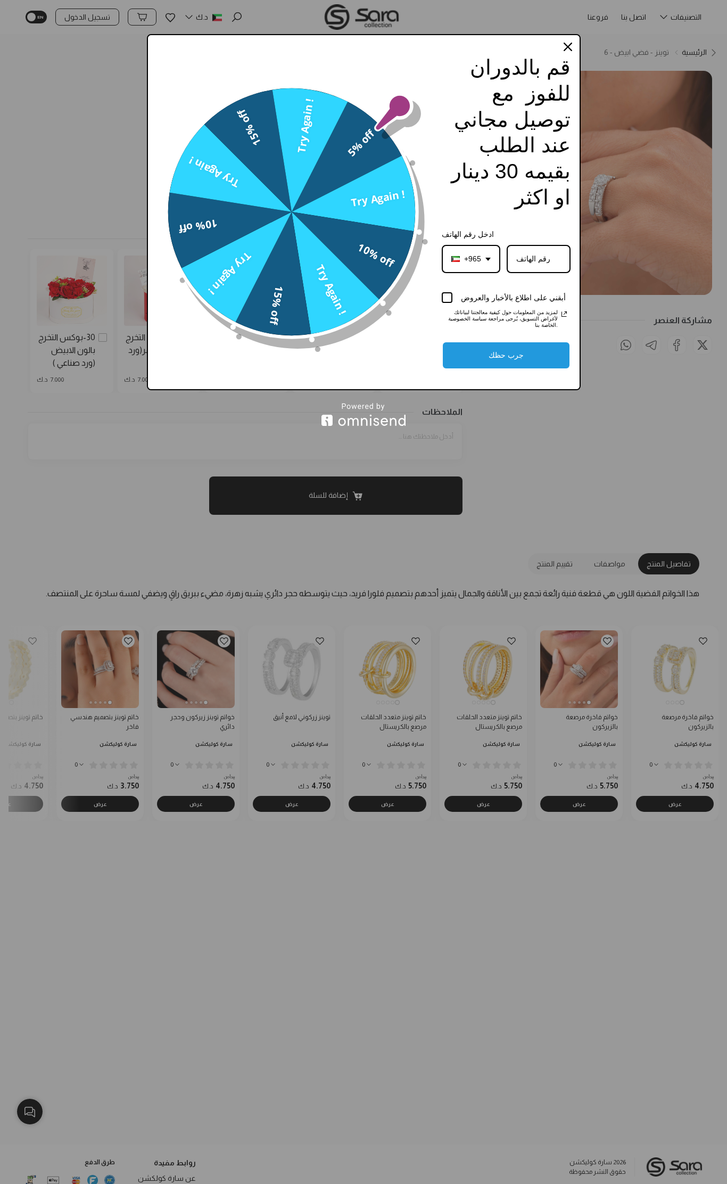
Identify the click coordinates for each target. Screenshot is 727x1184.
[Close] (568, 47)
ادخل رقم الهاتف (468, 234)
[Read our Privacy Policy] (564, 314)
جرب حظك (506, 355)
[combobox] (471, 259)
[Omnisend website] (364, 414)
